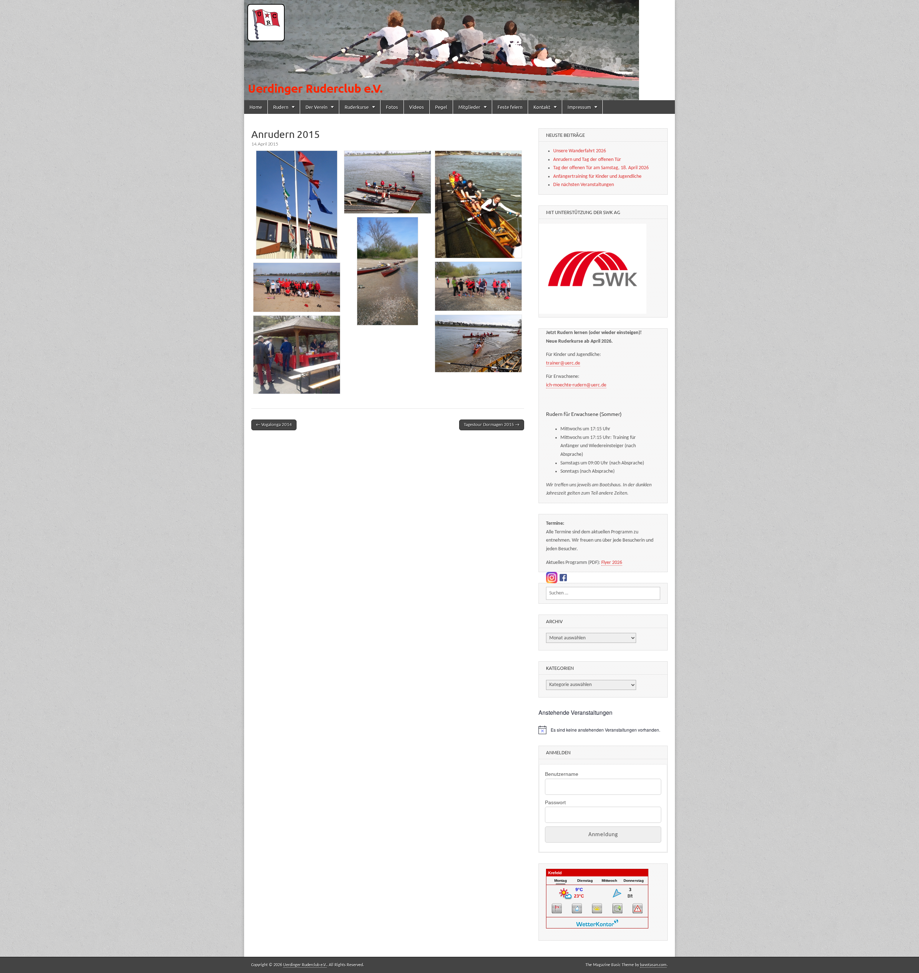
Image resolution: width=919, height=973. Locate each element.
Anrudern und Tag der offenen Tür (587, 159)
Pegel (441, 107)
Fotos (392, 107)
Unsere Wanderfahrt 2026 (579, 151)
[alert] (603, 730)
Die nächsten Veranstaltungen (583, 184)
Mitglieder (469, 107)
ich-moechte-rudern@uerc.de (576, 385)
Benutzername (561, 774)
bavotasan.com (653, 965)
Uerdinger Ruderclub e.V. (305, 965)
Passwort (555, 802)
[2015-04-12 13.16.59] (296, 354)
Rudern (280, 107)
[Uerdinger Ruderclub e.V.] (459, 50)
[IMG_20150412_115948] (296, 287)
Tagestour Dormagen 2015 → (491, 424)
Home (255, 107)
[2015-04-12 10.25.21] (296, 204)
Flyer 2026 (611, 562)
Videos (416, 107)
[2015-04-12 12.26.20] (478, 343)
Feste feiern (510, 107)
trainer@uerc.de (563, 363)
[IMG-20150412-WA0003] (478, 204)
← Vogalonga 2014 (274, 424)
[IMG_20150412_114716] (387, 271)
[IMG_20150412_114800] (478, 286)
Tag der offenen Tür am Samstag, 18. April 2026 (601, 168)
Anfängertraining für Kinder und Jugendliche (597, 176)
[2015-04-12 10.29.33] (387, 182)
